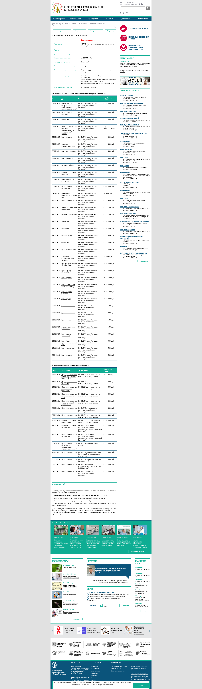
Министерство (59, 19)
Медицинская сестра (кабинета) (69, 383)
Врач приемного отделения (67, 180)
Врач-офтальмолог (68, 306)
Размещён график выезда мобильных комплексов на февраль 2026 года (80, 495)
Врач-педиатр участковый (66, 293)
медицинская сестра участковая (68, 328)
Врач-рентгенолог (68, 313)
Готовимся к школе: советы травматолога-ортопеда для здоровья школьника (124, 542)
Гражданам (109, 19)
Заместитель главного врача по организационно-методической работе (69, 130)
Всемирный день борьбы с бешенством (142, 576)
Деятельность (76, 19)
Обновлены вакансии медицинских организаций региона (74, 501)
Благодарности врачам (117, 671)
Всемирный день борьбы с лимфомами (142, 570)
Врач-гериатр (66, 299)
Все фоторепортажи (137, 551)
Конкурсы (94, 676)
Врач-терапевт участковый (66, 335)
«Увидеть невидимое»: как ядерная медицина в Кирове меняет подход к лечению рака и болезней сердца (93, 543)
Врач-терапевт (66, 278)
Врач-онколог (66, 320)
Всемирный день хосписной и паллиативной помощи (142, 599)
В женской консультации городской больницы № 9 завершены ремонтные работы (61, 543)
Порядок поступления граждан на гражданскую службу (134, 71)
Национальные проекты (138, 28)
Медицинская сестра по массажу (69, 187)
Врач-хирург (66, 228)
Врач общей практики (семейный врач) (69, 195)
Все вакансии (144, 261)
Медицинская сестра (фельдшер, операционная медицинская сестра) (69, 446)
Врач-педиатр (66, 235)
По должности (79, 31)
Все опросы (125, 605)
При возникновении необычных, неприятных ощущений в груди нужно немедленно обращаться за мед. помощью (110, 570)
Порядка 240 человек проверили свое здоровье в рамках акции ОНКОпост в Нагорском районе (76, 543)
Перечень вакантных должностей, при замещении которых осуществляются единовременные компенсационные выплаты (135, 64)
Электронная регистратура (119, 666)
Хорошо (141, 685)
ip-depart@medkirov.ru (78, 672)
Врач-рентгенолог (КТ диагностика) (68, 286)
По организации (95, 31)
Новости (93, 680)
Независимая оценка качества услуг (116, 630)
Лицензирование (96, 671)
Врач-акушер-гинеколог (66, 272)
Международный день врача (141, 586)
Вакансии (94, 678)
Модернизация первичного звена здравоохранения (135, 47)
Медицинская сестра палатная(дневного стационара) (69, 377)
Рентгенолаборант (68, 165)
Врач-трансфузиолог (69, 151)
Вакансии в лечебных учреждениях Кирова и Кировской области (85, 23)
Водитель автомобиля (69, 214)
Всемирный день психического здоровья (142, 606)
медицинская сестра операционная (68, 421)
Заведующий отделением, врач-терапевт (68, 258)
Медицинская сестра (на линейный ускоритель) (69, 389)
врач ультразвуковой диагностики (69, 265)
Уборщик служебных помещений (69, 208)
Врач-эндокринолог (68, 249)
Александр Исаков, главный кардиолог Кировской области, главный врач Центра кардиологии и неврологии (110, 581)
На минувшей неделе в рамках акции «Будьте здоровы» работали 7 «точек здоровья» (108, 542)
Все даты (145, 611)
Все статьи (77, 619)
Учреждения (92, 19)
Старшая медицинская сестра (68, 145)
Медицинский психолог (66, 113)
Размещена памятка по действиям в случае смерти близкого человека (79, 498)
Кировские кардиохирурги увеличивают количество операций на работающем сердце (140, 543)
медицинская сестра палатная (68, 173)
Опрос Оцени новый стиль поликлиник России (93, 630)
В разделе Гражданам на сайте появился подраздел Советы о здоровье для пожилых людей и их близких (84, 504)
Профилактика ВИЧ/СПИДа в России (69, 630)
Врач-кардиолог (67, 158)
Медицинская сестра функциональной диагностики (69, 403)
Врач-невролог (67, 137)
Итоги (105, 606)
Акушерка (65, 119)
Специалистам (143, 19)
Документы (126, 19)
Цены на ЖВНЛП (116, 669)
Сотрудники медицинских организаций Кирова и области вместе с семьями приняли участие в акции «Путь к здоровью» (84, 492)
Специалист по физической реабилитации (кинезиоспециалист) (69, 106)
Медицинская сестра (69, 200)
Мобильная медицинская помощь (138, 38)
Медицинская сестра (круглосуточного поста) (69, 396)
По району (110, 31)
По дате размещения (61, 31)
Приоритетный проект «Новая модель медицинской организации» (139, 630)
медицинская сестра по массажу (68, 426)
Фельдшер (65, 242)
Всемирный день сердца (142, 581)
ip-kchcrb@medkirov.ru (106, 83)
